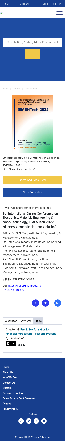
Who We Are (10, 377)
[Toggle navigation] (59, 12)
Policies (7, 403)
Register (56, 4)
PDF (11, 343)
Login (46, 4)
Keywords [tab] (25, 320)
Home (6, 88)
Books (17, 88)
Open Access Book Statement (19, 398)
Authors (7, 387)
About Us (8, 372)
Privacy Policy (10, 408)
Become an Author (13, 393)
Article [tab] (38, 320)
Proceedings (32, 88)
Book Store (26, 4)
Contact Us (9, 382)
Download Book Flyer (32, 180)
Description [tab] (10, 320)
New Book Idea (32, 192)
